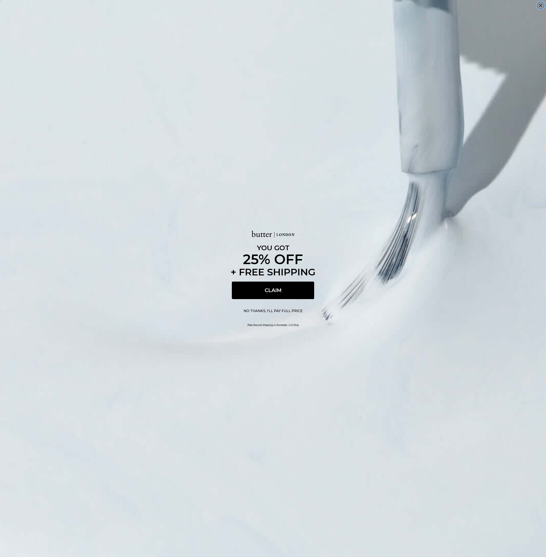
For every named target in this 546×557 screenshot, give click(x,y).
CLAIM (273, 290)
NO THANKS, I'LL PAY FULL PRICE (273, 311)
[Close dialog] (540, 5)
